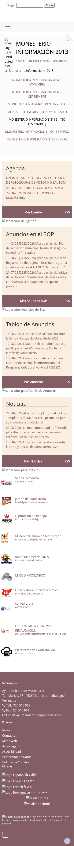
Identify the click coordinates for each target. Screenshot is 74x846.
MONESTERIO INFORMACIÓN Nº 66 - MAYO (37, 112)
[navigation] (30, 5)
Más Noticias (33, 461)
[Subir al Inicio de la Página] (67, 841)
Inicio (6, 730)
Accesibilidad (11, 751)
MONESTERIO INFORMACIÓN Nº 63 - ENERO (37, 139)
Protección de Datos (16, 757)
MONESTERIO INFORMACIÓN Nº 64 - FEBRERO (37, 132)
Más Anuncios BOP (33, 301)
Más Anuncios (33, 382)
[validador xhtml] (37, 803)
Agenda (15, 168)
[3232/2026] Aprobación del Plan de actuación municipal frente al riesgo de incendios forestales (36, 248)
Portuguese (59, 61)
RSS (67, 382)
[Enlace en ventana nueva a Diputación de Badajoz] (16, 816)
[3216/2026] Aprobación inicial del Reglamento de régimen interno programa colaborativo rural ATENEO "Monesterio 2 (36, 262)
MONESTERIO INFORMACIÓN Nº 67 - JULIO (37, 104)
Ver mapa (9, 700)
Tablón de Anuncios (30, 324)
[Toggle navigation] (7, 26)
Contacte (8, 735)
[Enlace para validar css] (37, 798)
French (44, 61)
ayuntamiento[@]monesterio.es (39, 715)
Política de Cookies (15, 762)
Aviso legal (9, 746)
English (32, 61)
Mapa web (9, 741)
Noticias (16, 403)
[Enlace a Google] (11, 5)
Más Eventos (33, 212)
